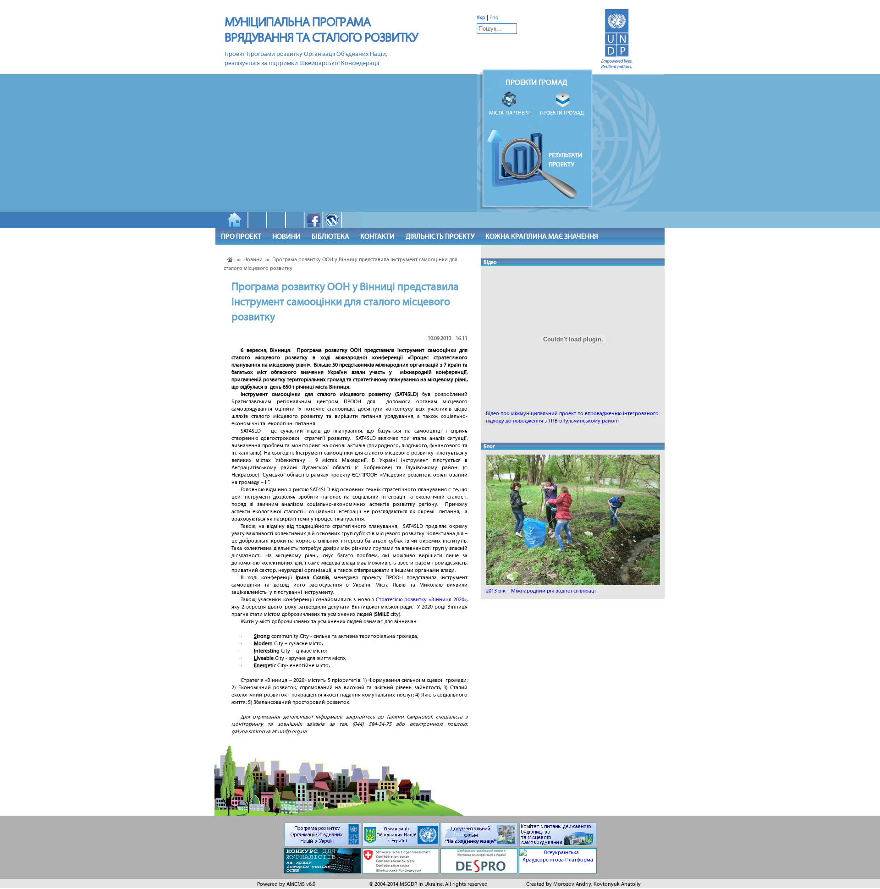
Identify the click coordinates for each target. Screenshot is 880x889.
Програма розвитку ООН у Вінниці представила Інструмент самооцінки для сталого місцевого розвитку (340, 263)
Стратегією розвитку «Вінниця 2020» (421, 599)
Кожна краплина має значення (541, 236)
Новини (286, 236)
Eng (494, 17)
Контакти (377, 236)
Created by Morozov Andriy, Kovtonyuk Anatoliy (583, 884)
